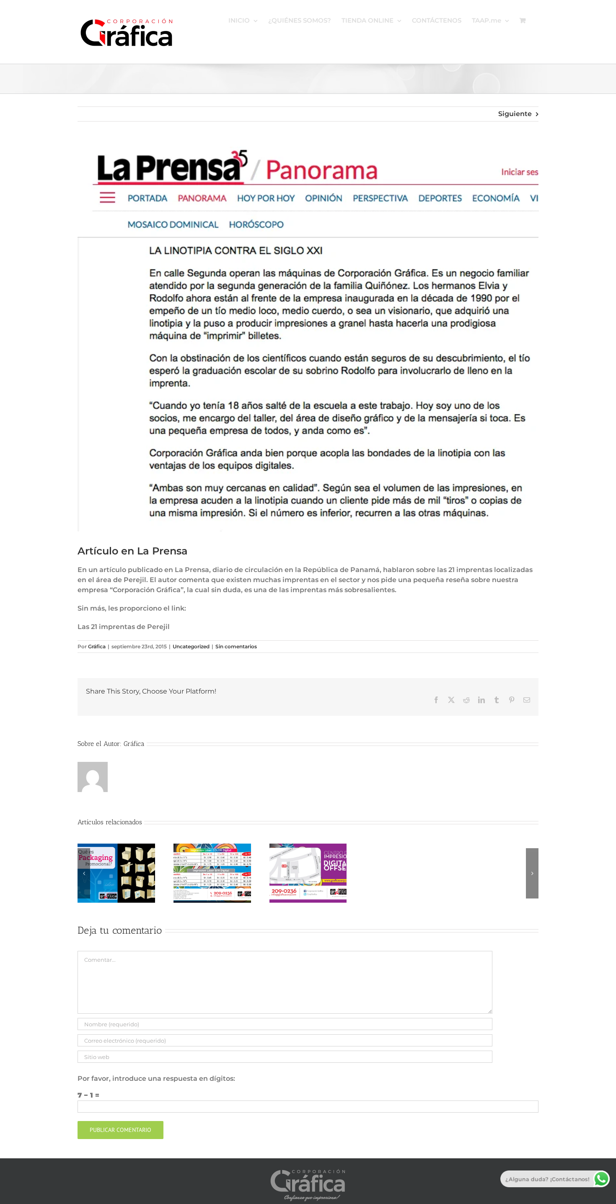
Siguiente (515, 114)
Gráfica (97, 646)
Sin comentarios (236, 646)
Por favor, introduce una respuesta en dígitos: (156, 1078)
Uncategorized (191, 646)
